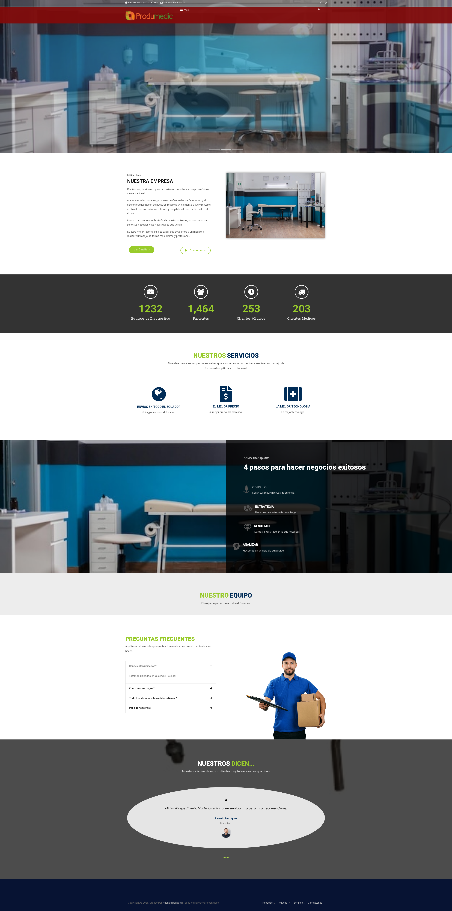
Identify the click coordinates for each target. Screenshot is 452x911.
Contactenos (197, 250)
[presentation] (225, 857)
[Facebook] (320, 2)
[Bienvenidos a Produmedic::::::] (149, 16)
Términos (297, 902)
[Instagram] (326, 2)
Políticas (282, 902)
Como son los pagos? (142, 688)
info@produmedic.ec (174, 2)
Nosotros (288, 108)
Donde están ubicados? (143, 666)
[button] (323, 9)
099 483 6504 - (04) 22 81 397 (143, 2)
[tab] (171, 666)
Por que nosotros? (140, 707)
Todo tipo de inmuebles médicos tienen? (153, 698)
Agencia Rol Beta (172, 902)
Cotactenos (321, 108)
